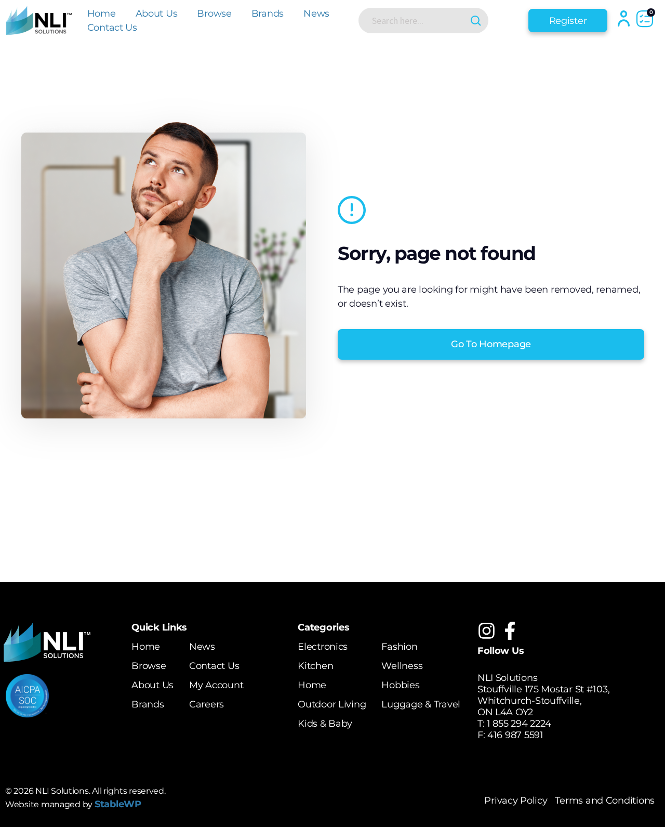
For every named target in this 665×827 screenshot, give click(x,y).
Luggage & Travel (420, 704)
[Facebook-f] (510, 631)
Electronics (323, 646)
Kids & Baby (325, 723)
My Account (216, 685)
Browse (214, 13)
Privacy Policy (515, 800)
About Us (157, 13)
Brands (267, 13)
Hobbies (400, 685)
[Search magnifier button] (475, 20)
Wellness (401, 666)
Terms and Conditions (605, 800)
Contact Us (112, 27)
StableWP (118, 804)
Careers (206, 704)
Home (101, 13)
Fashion (399, 646)
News (316, 13)
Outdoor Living (332, 704)
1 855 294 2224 (519, 723)
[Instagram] (486, 631)
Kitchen (315, 666)
